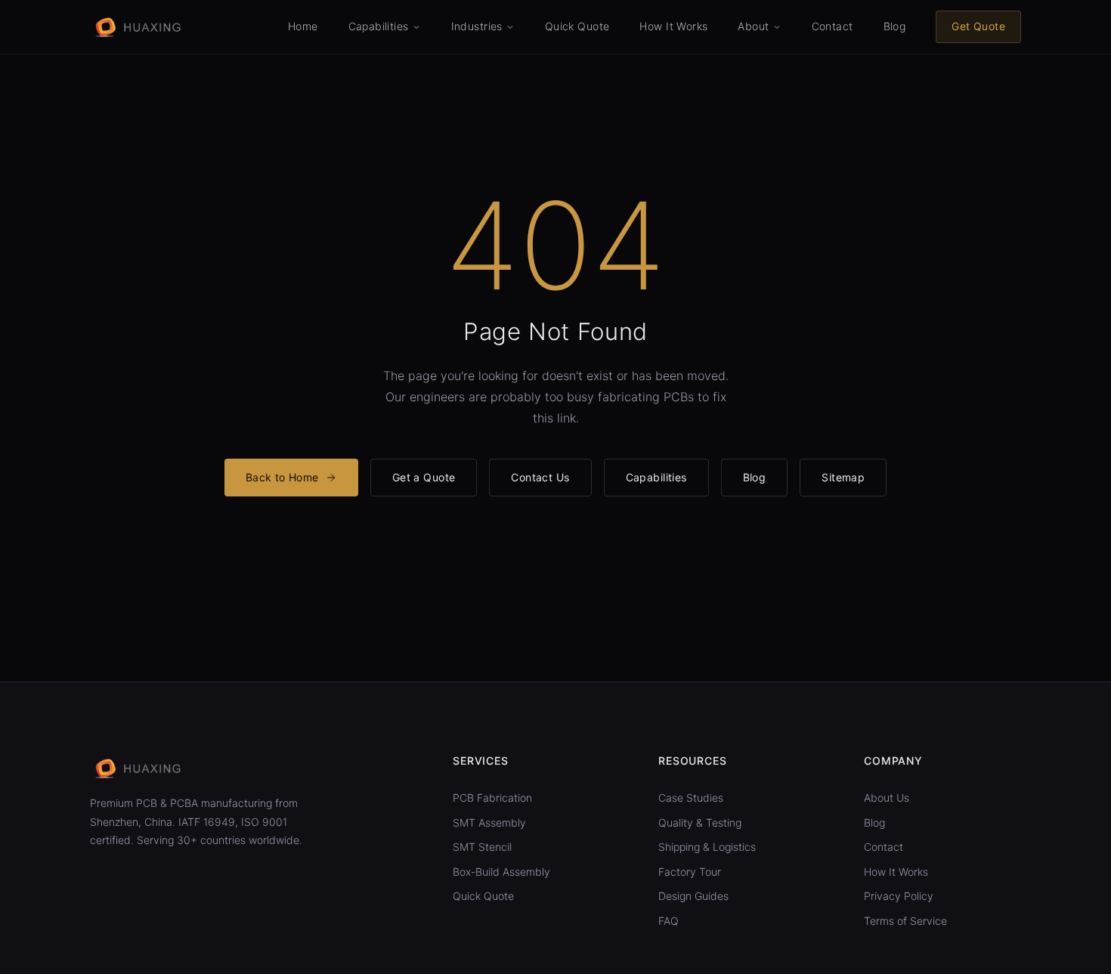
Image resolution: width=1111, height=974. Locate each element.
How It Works (673, 26)
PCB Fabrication (492, 797)
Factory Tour (689, 871)
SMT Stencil (482, 846)
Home (303, 26)
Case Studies (690, 797)
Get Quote (978, 26)
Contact (832, 26)
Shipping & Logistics (707, 846)
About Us (886, 797)
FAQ (668, 920)
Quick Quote (577, 26)
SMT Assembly (489, 822)
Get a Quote (424, 477)
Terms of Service (905, 920)
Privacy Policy (898, 895)
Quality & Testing (699, 822)
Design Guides (693, 895)
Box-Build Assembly (501, 871)
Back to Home (282, 477)
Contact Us (540, 477)
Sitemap (843, 477)
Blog (895, 26)
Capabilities (656, 477)
